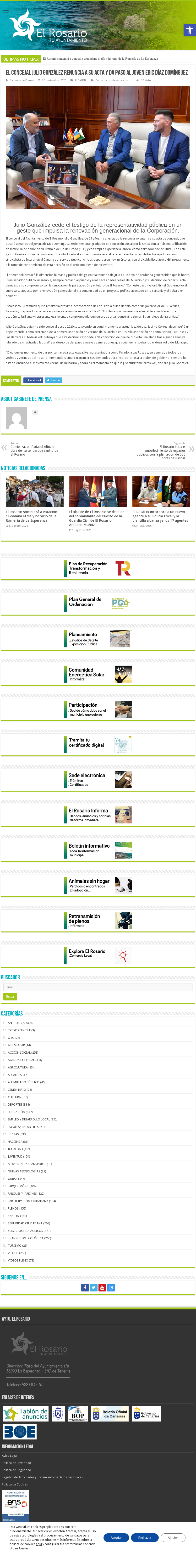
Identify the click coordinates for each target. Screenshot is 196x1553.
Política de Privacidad (16, 1463)
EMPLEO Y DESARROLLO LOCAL (29, 1119)
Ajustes (173, 1538)
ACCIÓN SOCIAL (19, 1052)
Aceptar (116, 1538)
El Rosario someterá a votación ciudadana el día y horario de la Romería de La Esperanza (31, 516)
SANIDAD (14, 1216)
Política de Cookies (15, 1484)
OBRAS (12, 1179)
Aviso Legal (9, 1455)
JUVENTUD (15, 1156)
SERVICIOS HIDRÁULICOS (25, 1231)
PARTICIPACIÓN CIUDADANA (28, 1201)
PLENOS (13, 1208)
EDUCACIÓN (16, 1112)
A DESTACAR (16, 1045)
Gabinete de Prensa (22, 80)
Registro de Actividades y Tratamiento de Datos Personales (42, 1477)
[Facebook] (85, 1287)
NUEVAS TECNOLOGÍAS (24, 1171)
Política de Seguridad (16, 1470)
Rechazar (145, 1538)
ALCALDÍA (81, 80)
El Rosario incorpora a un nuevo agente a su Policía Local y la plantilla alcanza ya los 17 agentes (160, 516)
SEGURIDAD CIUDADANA (25, 1223)
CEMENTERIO (17, 1089)
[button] (190, 30)
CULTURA (14, 1097)
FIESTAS (13, 1134)
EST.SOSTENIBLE (19, 1030)
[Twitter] (94, 1287)
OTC (11, 1037)
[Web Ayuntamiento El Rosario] (98, 25)
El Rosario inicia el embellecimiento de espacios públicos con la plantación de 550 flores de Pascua (161, 451)
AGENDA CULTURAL (21, 1060)
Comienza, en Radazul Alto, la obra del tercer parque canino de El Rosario (34, 449)
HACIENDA (15, 1141)
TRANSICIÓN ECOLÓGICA (26, 1238)
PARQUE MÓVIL (18, 1186)
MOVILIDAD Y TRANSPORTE (27, 1164)
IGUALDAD (15, 1149)
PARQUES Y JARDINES (22, 1193)
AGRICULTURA (18, 1067)
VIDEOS (13, 1253)
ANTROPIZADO (18, 1023)
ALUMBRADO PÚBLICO (23, 1082)
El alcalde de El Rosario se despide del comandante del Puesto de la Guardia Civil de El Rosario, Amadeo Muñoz (96, 518)
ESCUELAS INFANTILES (23, 1127)
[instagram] (111, 1287)
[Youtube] (102, 1287)
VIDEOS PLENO (18, 1260)
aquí (39, 1544)
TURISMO (15, 1245)
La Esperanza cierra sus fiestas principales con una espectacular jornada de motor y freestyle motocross (109, 58)
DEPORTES (15, 1104)
